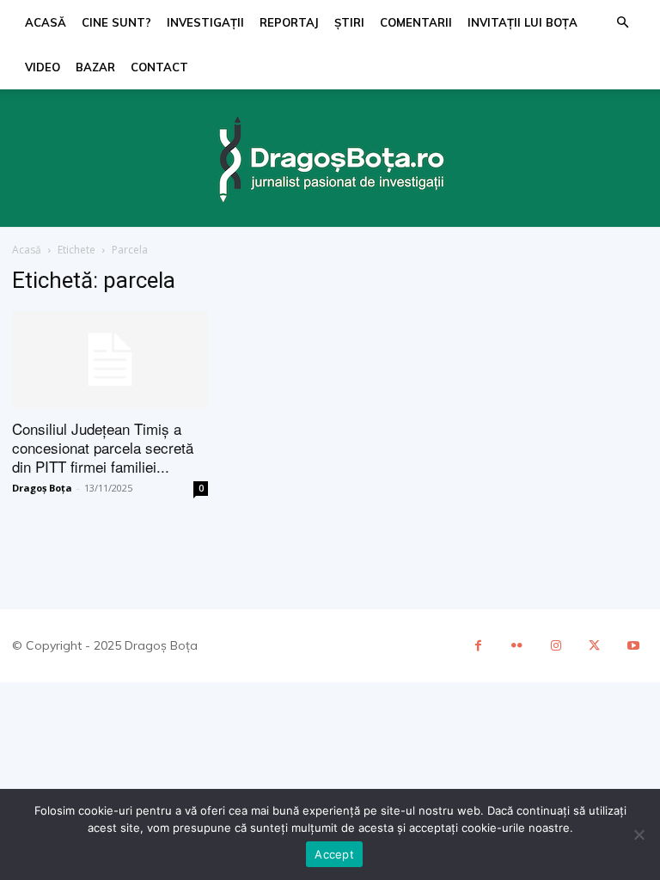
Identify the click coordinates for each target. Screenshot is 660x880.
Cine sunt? (116, 22)
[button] (622, 23)
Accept (334, 854)
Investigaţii (205, 22)
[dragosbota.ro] (330, 160)
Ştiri (349, 22)
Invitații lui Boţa (523, 22)
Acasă (45, 22)
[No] (638, 834)
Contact (159, 67)
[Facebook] (478, 646)
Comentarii (416, 22)
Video (42, 67)
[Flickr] (517, 646)
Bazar (95, 67)
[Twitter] (594, 646)
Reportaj (289, 22)
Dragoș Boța (42, 487)
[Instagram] (556, 646)
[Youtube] (633, 646)
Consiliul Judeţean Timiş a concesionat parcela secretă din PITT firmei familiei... (102, 447)
